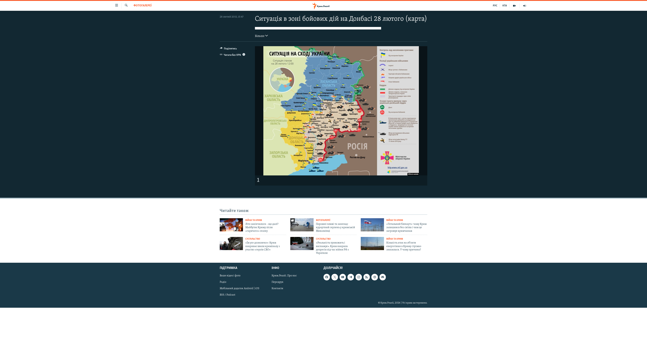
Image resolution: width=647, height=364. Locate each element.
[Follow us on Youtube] (343, 277)
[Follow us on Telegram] (350, 277)
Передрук (277, 282)
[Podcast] (374, 277)
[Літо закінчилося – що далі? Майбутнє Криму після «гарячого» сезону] (231, 224)
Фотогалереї (143, 5)
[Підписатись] (382, 277)
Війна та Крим (253, 220)
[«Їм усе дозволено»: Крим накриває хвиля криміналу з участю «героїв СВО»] (231, 243)
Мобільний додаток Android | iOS (239, 288)
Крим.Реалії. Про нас (284, 275)
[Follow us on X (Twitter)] (334, 277)
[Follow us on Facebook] (327, 277)
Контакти (277, 288)
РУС (495, 5)
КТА (504, 5)
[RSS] (366, 277)
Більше (260, 36)
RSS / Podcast (227, 295)
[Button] (228, 49)
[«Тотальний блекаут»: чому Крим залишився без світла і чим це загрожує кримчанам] (372, 224)
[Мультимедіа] (514, 5)
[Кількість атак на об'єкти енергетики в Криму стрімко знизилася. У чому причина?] (372, 243)
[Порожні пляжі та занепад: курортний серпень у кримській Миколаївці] (302, 224)
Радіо (223, 282)
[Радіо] (525, 5)
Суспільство (252, 239)
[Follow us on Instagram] (359, 277)
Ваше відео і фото (230, 275)
